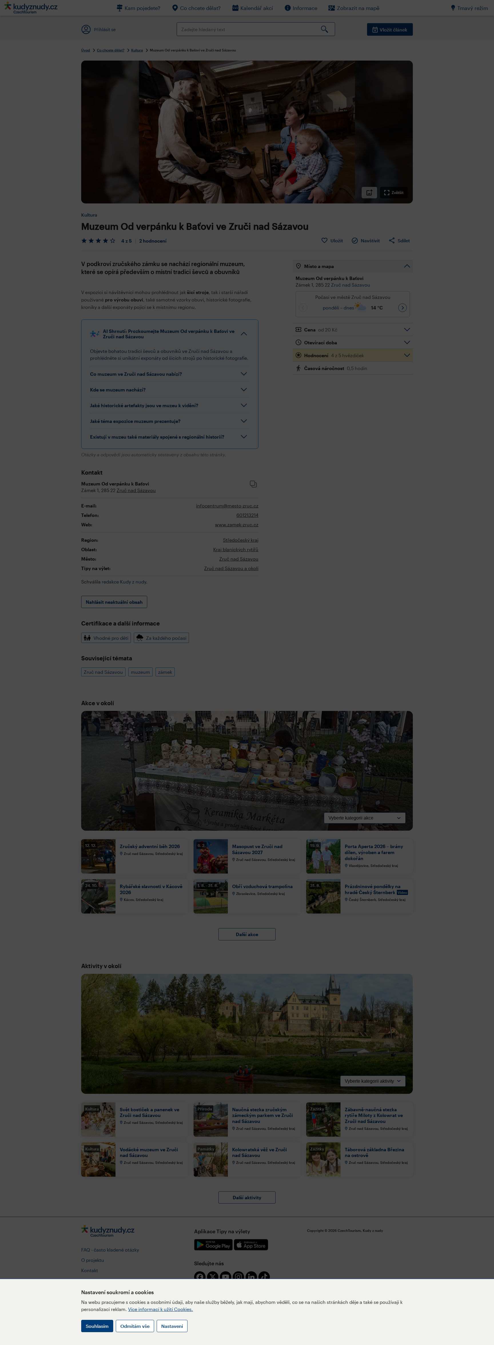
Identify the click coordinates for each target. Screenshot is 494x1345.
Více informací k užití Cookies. (160, 1309)
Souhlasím (97, 1326)
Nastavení (172, 1326)
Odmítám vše (135, 1326)
